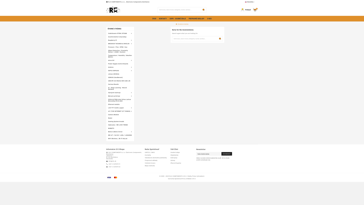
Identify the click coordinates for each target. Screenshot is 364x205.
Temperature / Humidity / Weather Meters (120, 56)
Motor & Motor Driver (115, 131)
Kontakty (148, 155)
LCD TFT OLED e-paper (116, 108)
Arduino (111, 67)
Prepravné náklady (151, 160)
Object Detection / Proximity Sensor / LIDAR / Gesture (118, 51)
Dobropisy (174, 157)
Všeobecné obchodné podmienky (156, 157)
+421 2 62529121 (114, 164)
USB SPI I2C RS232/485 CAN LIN (119, 81)
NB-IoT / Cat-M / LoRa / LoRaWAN (120, 135)
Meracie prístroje (114, 96)
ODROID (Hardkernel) (115, 77)
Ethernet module (114, 104)
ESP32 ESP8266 (113, 70)
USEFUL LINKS (150, 152)
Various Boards (113, 84)
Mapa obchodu (150, 165)
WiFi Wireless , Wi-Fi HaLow (117, 138)
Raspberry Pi (112, 40)
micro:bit (111, 60)
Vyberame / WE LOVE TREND (118, 125)
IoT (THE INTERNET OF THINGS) (119, 111)
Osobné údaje (175, 152)
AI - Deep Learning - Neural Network (117, 88)
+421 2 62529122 (114, 167)
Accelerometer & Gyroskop (117, 37)
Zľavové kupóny (176, 163)
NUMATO (111, 128)
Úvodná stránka (114, 29)
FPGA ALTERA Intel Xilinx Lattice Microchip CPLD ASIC (119, 100)
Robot (110, 118)
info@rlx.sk (112, 161)
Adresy (173, 160)
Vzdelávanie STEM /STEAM (117, 33)
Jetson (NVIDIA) (113, 74)
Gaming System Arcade (116, 121)
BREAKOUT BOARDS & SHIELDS (118, 43)
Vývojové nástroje (114, 92)
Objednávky (174, 155)
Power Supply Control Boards (118, 64)
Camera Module (113, 114)
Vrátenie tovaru (150, 163)
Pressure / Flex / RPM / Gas (117, 47)
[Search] (204, 10)
